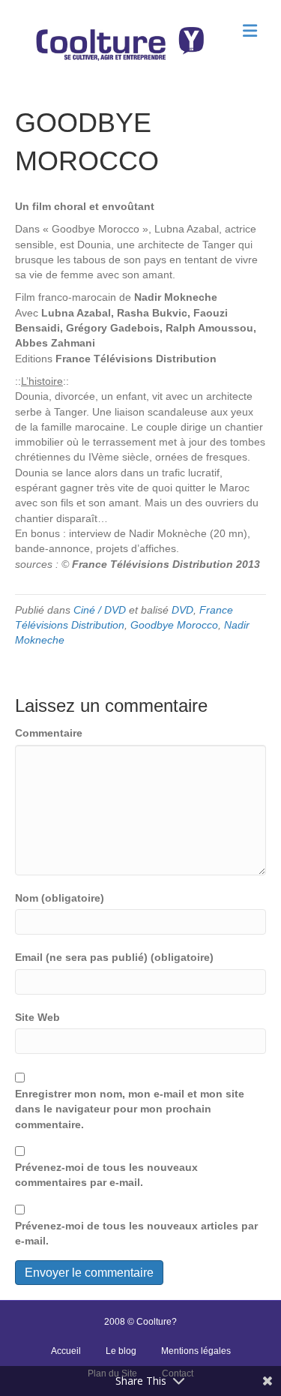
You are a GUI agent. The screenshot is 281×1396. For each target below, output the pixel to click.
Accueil (66, 1351)
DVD (182, 610)
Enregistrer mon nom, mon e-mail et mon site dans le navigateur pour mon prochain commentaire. (129, 1109)
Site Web (37, 1017)
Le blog (121, 1351)
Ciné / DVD (99, 610)
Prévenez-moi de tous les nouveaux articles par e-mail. (136, 1233)
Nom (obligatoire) (59, 898)
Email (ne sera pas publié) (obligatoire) (114, 957)
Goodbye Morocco (174, 625)
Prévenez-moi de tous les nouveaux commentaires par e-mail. (106, 1174)
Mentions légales (196, 1351)
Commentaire (48, 733)
